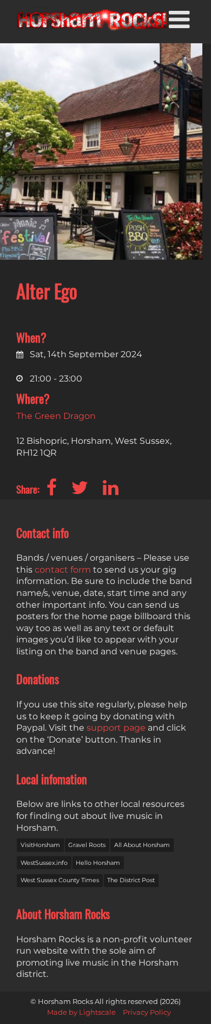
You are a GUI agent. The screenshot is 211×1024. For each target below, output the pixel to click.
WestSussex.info (44, 863)
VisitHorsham (40, 845)
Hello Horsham (98, 863)
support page (116, 728)
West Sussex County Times (60, 880)
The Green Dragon (56, 416)
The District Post (131, 880)
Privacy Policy (147, 1012)
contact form (63, 569)
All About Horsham (142, 845)
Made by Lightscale (81, 1012)
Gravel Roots (87, 845)
